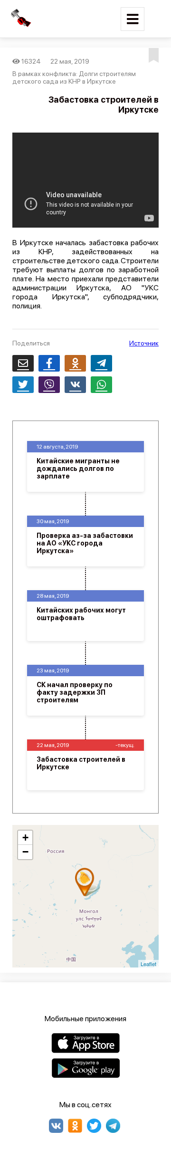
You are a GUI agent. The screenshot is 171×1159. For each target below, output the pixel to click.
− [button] (25, 852)
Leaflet (148, 963)
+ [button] (25, 837)
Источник (144, 343)
